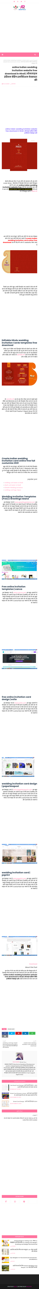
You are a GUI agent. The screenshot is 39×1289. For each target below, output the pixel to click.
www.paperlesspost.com (22, 790)
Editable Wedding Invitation (14, 487)
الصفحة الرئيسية (33, 60)
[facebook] (25, 1)
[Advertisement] (19, 31)
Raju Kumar (6, 83)
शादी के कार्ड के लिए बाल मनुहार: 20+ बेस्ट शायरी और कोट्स (23, 1250)
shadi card (25, 60)
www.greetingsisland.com (25, 502)
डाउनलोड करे (21, 355)
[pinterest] (14, 1)
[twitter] (21, 1)
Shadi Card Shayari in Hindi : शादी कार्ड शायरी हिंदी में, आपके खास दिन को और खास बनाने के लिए (23, 1094)
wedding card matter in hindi (14, 482)
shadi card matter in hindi (13, 485)
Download (33, 964)
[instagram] (18, 1)
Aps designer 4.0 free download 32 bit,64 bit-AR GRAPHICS (23, 1258)
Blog (15, 1286)
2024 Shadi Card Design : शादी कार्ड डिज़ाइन (25, 1101)
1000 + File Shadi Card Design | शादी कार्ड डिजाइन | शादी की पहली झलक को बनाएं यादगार (23, 1086)
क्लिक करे (34, 191)
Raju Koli (29, 1286)
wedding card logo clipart (13, 490)
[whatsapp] (15, 1201)
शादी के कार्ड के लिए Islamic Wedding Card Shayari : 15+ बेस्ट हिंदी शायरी (25, 1266)
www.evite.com (20, 703)
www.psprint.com (19, 878)
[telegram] (33, 1201)
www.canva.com (20, 592)
